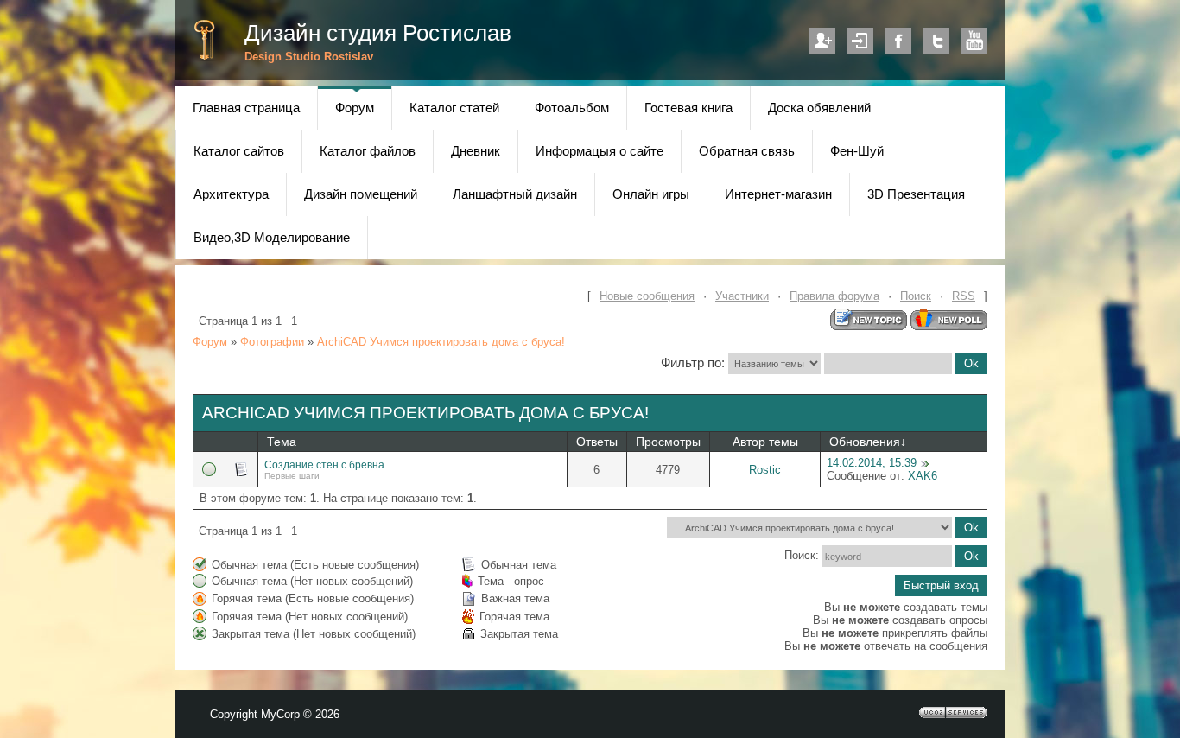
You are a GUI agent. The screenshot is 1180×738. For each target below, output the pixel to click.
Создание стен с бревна (324, 465)
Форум (210, 341)
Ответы (597, 442)
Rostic (765, 469)
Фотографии (272, 341)
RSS (963, 295)
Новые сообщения (647, 295)
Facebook (898, 41)
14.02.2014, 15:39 (872, 462)
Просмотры (668, 442)
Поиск (915, 295)
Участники (742, 295)
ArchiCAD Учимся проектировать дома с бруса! (441, 341)
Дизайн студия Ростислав (377, 33)
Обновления (864, 442)
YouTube (974, 41)
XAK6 (922, 475)
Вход (860, 41)
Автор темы (765, 442)
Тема (281, 442)
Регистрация (822, 41)
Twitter (936, 41)
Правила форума (834, 295)
